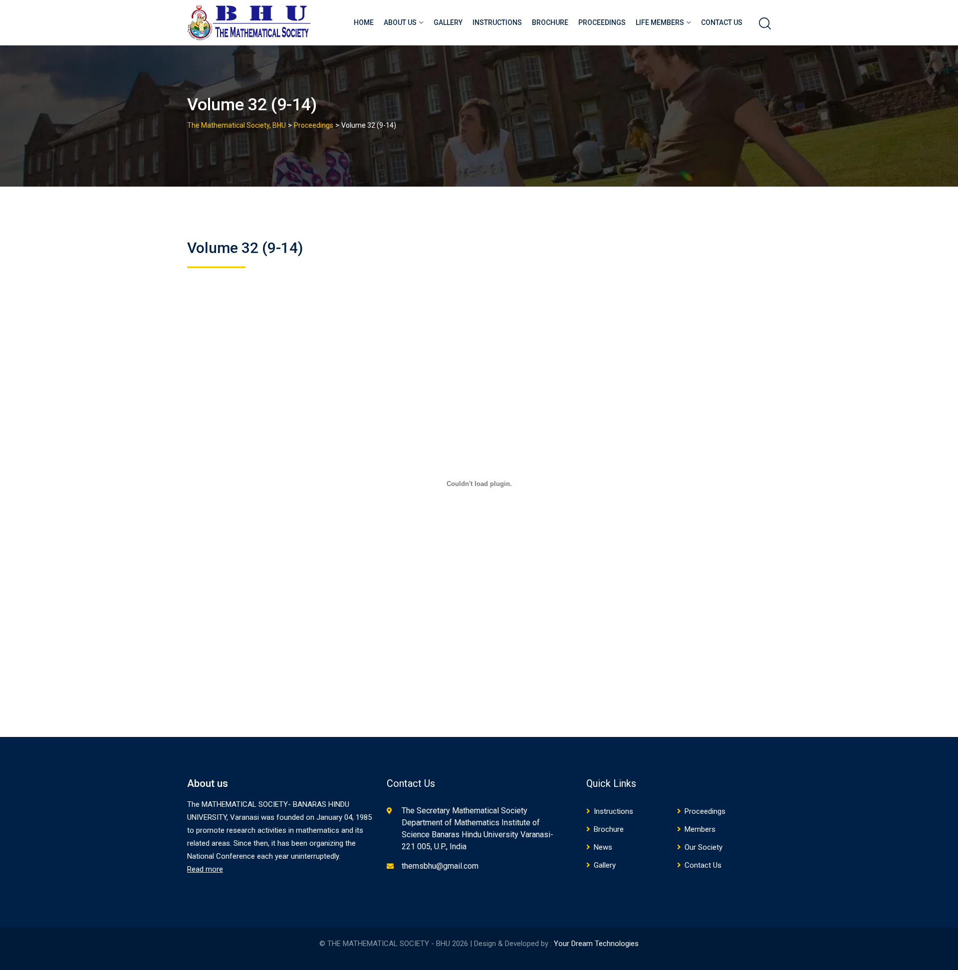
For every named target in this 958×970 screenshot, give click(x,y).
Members (700, 829)
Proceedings (602, 22)
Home (364, 22)
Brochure (550, 22)
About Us (400, 22)
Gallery (448, 22)
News (603, 847)
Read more (205, 869)
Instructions (497, 22)
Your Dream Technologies (596, 943)
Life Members (660, 22)
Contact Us (721, 22)
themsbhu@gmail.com (440, 866)
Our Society (703, 847)
